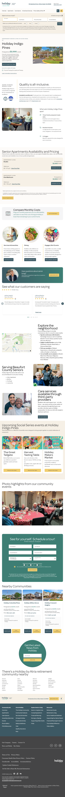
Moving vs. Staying (36, 718)
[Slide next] (61, 55)
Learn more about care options (9, 73)
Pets (17, 731)
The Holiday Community (22, 710)
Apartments (35, 101)
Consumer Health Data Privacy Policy (13, 758)
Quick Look (7, 631)
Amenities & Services (8, 718)
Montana (35, 680)
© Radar (21, 350)
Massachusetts (21, 687)
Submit (60, 23)
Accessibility (15, 761)
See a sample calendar (51, 259)
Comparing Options (36, 713)
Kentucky (19, 682)
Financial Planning (36, 715)
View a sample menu (30, 259)
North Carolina (36, 688)
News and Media (7, 746)
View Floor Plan (15, 168)
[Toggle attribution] (30, 351)
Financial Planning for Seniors (55, 721)
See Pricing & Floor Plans (9, 64)
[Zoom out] (30, 336)
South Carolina (51, 682)
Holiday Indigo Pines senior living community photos (36, 787)
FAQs (32, 723)
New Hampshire (36, 685)
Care (17, 726)
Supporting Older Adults (37, 721)
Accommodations (25, 761)
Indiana (4, 690)
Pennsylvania (51, 680)
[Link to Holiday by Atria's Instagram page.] (60, 745)
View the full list (9, 259)
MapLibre (17, 350)
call (33, 565)
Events (4, 721)
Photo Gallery (5, 723)
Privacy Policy (44, 29)
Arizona (4, 678)
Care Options (5, 715)
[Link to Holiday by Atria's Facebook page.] (55, 745)
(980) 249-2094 (31, 613)
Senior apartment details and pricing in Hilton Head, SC (24, 785)
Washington (51, 687)
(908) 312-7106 (52, 615)
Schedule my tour (56, 168)
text (27, 565)
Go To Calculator (53, 213)
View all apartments (8, 198)
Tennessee (50, 683)
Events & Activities (21, 721)
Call (24, 23)
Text (30, 23)
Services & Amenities (21, 715)
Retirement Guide (51, 710)
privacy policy (15, 29)
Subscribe (32, 660)
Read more (38, 312)
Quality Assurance (21, 729)
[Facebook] (61, 698)
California (4, 682)
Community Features (21, 713)
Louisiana (19, 683)
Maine (18, 685)
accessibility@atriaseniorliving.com (11, 780)
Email (36, 23)
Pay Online (17, 746)
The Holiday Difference (53, 723)
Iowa (18, 678)
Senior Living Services (37, 710)
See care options (43, 417)
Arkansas (4, 680)
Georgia (4, 685)
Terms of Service (52, 29)
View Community (16, 631)
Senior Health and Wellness (54, 715)
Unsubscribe (6, 761)
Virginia (50, 685)
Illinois (3, 688)
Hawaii (3, 687)
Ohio (34, 690)
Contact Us (21, 742)
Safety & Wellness (20, 723)
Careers (14, 742)
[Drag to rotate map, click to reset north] (30, 338)
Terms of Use (6, 755)
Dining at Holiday (20, 718)
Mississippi (20, 690)
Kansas (19, 680)
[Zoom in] (30, 335)
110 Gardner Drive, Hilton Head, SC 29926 (40, 4)
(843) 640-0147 (58, 5)
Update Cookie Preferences (10, 765)
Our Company (6, 742)
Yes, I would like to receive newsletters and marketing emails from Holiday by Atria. (34, 566)
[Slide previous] (34, 55)
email (40, 565)
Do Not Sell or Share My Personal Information (16, 768)
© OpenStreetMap (26, 350)
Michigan (19, 688)
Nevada (34, 683)
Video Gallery (50, 726)
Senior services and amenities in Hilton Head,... (49, 785)
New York (35, 687)
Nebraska (35, 682)
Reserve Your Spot (12, 470)
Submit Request (32, 569)
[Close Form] (58, 10)
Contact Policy (30, 758)
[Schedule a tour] (61, 10)
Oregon (50, 678)
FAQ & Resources (6, 726)
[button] (62, 15)
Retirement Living (51, 713)
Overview (4, 710)
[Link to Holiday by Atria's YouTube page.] (51, 745)
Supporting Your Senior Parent (55, 718)
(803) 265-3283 (11, 613)
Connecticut (5, 683)
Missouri (35, 678)
